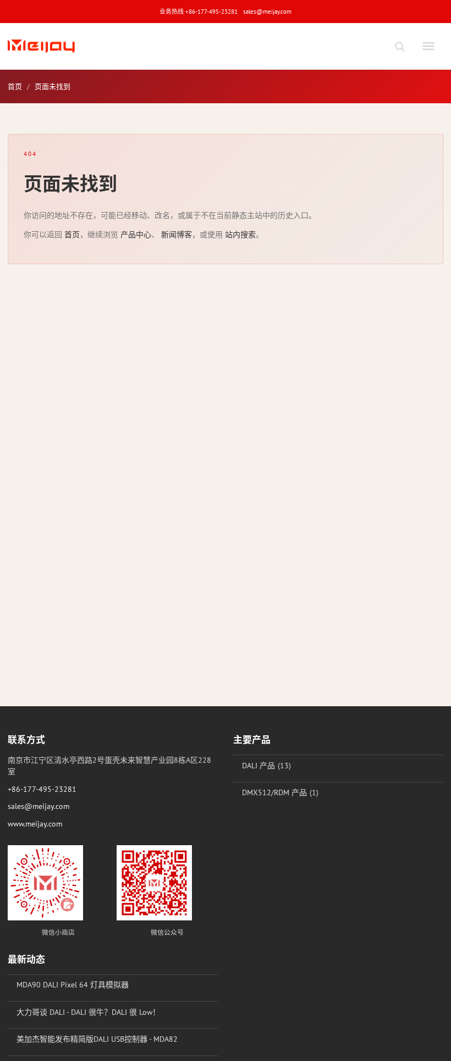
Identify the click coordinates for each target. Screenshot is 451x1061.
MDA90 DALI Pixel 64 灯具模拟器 (72, 985)
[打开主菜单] (428, 46)
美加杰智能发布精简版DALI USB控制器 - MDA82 (97, 1039)
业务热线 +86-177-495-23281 (199, 11)
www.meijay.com (35, 824)
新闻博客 (176, 234)
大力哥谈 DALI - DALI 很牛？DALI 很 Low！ (88, 1012)
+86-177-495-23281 (42, 789)
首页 (15, 86)
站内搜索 (240, 234)
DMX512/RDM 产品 (274, 792)
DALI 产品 (258, 765)
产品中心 (135, 234)
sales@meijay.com (267, 11)
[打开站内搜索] (399, 46)
